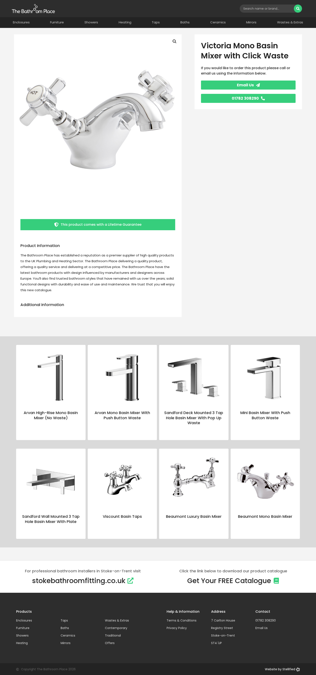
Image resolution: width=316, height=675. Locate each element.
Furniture (57, 22)
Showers (91, 22)
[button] (174, 41)
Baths (185, 22)
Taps (156, 22)
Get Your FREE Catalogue (229, 580)
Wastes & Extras (290, 22)
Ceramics (218, 22)
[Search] (298, 9)
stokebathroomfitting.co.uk (78, 580)
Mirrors (251, 22)
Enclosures (21, 22)
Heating (125, 22)
